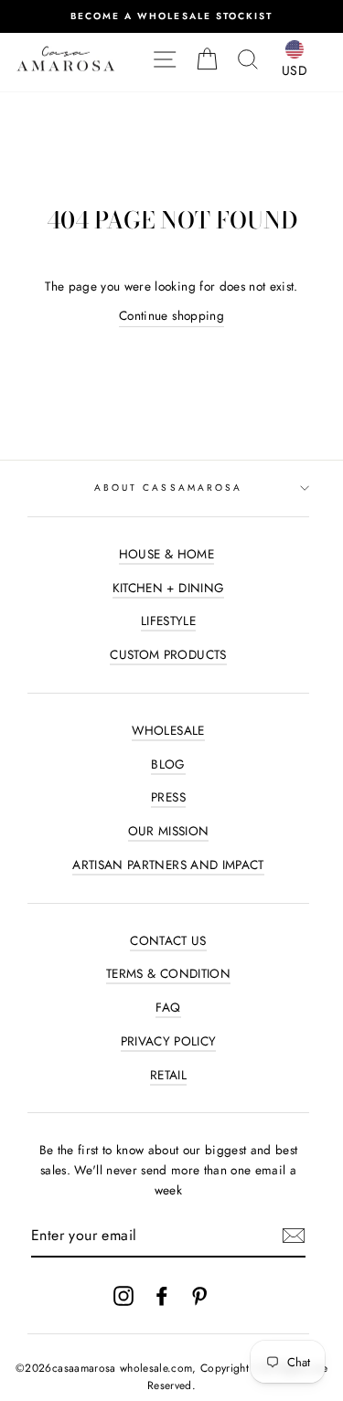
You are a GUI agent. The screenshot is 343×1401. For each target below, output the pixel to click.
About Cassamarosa (168, 487)
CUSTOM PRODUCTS (168, 654)
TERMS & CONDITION (168, 973)
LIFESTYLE (168, 620)
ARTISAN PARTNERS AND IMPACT (167, 864)
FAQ (167, 1007)
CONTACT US (168, 940)
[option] (171, 16)
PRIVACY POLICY (169, 1041)
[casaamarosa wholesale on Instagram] (123, 1295)
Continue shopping (171, 315)
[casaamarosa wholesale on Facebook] (162, 1295)
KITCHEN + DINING (168, 587)
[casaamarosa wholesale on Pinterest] (199, 1295)
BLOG (168, 764)
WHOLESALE (168, 730)
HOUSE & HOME (166, 554)
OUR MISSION (168, 831)
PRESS (168, 797)
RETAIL (168, 1075)
